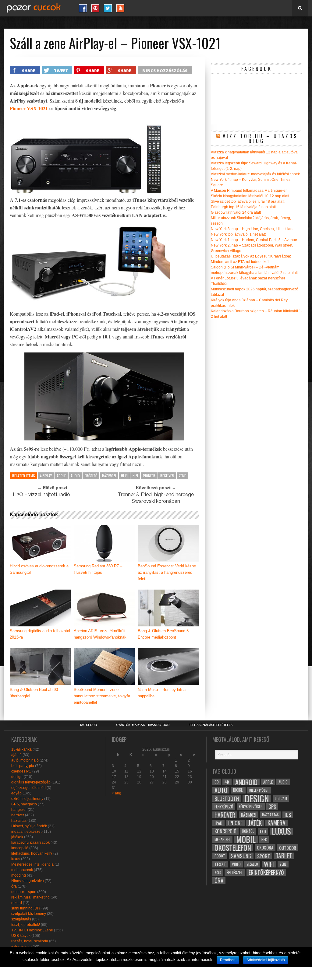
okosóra (265, 847)
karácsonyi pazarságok (30, 842)
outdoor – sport (23, 892)
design (17, 777)
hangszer (19, 810)
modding (18, 875)
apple (61, 475)
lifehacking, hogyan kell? (31, 853)
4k (227, 782)
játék (255, 823)
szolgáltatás (21, 919)
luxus (15, 859)
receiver (167, 475)
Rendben (228, 960)
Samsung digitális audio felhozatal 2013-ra (40, 634)
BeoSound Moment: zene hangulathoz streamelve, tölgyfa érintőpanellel (102, 696)
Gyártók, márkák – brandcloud (142, 725)
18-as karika (21, 749)
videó (236, 864)
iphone (235, 823)
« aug (116, 793)
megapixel (222, 839)
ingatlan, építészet (26, 831)
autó (220, 790)
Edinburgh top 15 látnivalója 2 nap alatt (243, 207)
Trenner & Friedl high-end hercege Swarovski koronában (156, 498)
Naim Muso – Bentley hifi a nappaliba (162, 692)
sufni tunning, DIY (26, 908)
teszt (220, 864)
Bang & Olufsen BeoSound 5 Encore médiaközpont (163, 634)
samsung (241, 856)
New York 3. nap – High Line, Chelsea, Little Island (253, 229)
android (246, 782)
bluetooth (226, 798)
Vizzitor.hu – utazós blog (260, 138)
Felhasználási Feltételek (211, 725)
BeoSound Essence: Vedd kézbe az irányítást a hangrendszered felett (167, 572)
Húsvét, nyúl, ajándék (29, 826)
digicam (281, 798)
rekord (16, 903)
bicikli (238, 790)
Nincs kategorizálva (27, 881)
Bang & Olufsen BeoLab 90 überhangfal (34, 692)
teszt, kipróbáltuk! (25, 925)
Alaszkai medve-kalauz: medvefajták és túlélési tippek (255, 174)
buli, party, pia (22, 766)
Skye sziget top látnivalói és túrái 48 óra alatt (247, 201)
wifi (269, 864)
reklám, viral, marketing (30, 897)
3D (216, 781)
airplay (46, 475)
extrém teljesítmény (27, 799)
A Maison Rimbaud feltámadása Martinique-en (249, 190)
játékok (17, 837)
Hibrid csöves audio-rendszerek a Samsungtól (39, 569)
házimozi (109, 475)
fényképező (223, 807)
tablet (284, 856)
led (263, 831)
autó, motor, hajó (25, 760)
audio (75, 475)
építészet (235, 872)
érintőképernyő (266, 872)
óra (14, 886)
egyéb (16, 793)
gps (272, 806)
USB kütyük (20, 936)
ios (288, 814)
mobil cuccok (22, 870)
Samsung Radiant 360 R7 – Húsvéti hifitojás (98, 569)
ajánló (16, 755)
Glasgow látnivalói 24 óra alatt (236, 212)
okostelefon (232, 847)
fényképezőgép (251, 806)
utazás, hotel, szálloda (29, 941)
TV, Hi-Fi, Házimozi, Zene (32, 930)
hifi (135, 475)
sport (263, 856)
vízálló (252, 864)
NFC (264, 839)
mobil (246, 839)
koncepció (19, 848)
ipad (218, 823)
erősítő (91, 475)
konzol (248, 831)
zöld (217, 872)
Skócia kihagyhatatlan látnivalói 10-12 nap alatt (250, 196)
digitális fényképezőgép (31, 782)
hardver (17, 815)
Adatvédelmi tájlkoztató (265, 960)
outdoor (287, 847)
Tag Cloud (88, 725)
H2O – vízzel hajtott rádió (41, 494)
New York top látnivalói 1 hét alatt (238, 234)
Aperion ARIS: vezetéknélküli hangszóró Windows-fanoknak (100, 634)
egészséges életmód (28, 788)
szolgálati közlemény (28, 914)
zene (182, 475)
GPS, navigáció (24, 804)
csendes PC (21, 771)
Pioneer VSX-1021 (29, 108)
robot (219, 855)
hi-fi (124, 475)
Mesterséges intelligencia (32, 864)
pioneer (149, 475)
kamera (276, 823)
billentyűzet (259, 790)
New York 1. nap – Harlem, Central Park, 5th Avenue (254, 240)
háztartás (19, 820)
